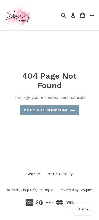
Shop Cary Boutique (37, 190)
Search (33, 173)
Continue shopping (45, 110)
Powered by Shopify (75, 190)
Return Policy (59, 173)
